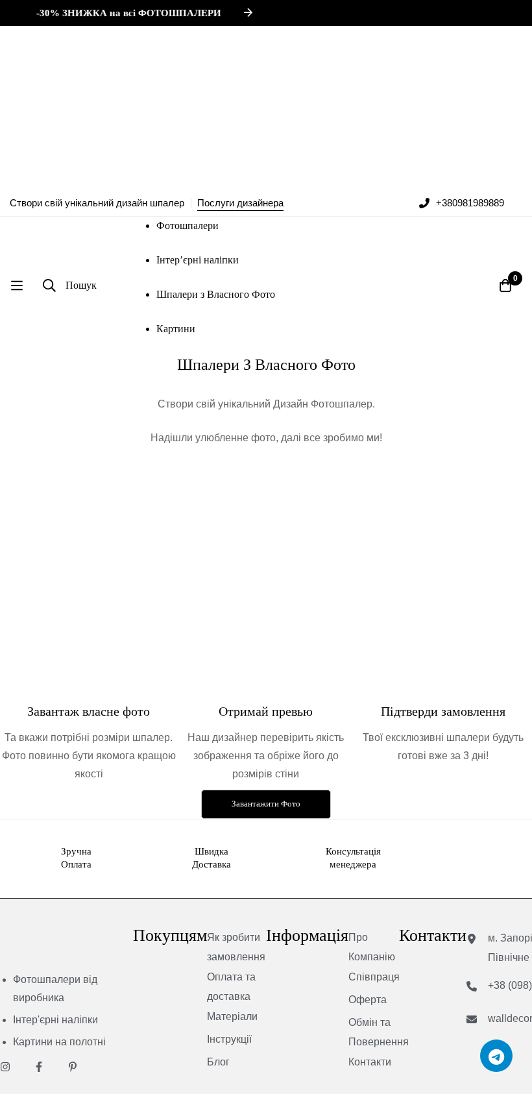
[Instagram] (5, 1067)
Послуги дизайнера (240, 202)
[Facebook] (39, 1067)
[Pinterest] (72, 1067)
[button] (266, 804)
